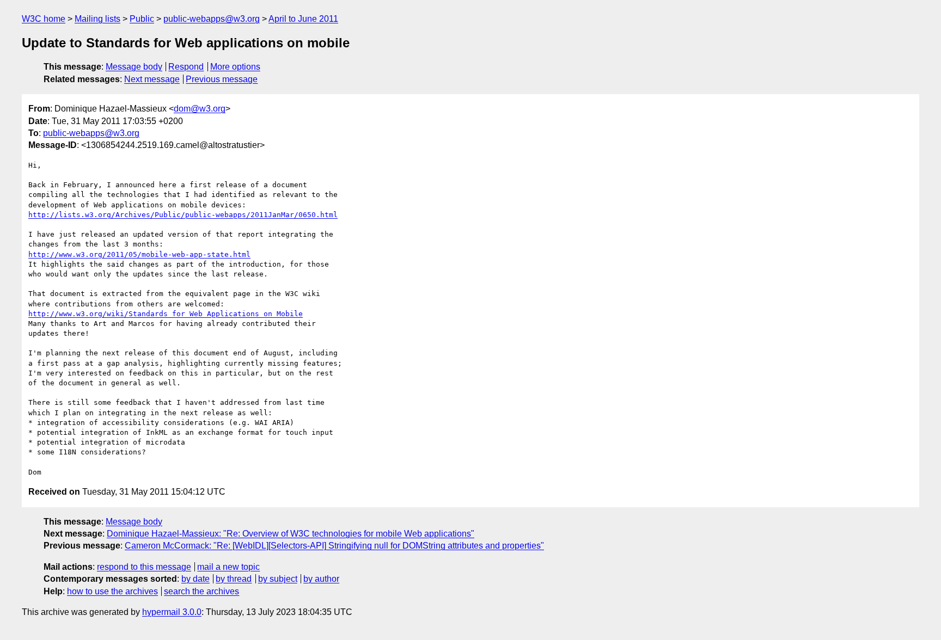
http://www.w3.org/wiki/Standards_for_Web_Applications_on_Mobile (165, 314)
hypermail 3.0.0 (171, 612)
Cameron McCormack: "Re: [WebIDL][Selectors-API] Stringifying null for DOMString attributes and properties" (334, 545)
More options (235, 66)
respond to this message (144, 566)
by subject (277, 578)
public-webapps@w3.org (211, 18)
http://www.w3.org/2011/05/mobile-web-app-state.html (139, 254)
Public (142, 18)
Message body (134, 66)
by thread (234, 578)
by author (321, 578)
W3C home (43, 18)
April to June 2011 (303, 18)
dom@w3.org (199, 108)
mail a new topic (228, 566)
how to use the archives (112, 591)
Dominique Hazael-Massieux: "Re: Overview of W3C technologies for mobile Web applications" (290, 533)
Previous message (222, 79)
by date (195, 578)
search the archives (201, 591)
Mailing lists (97, 18)
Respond (186, 66)
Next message (152, 79)
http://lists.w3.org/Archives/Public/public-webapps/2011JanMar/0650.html (183, 215)
